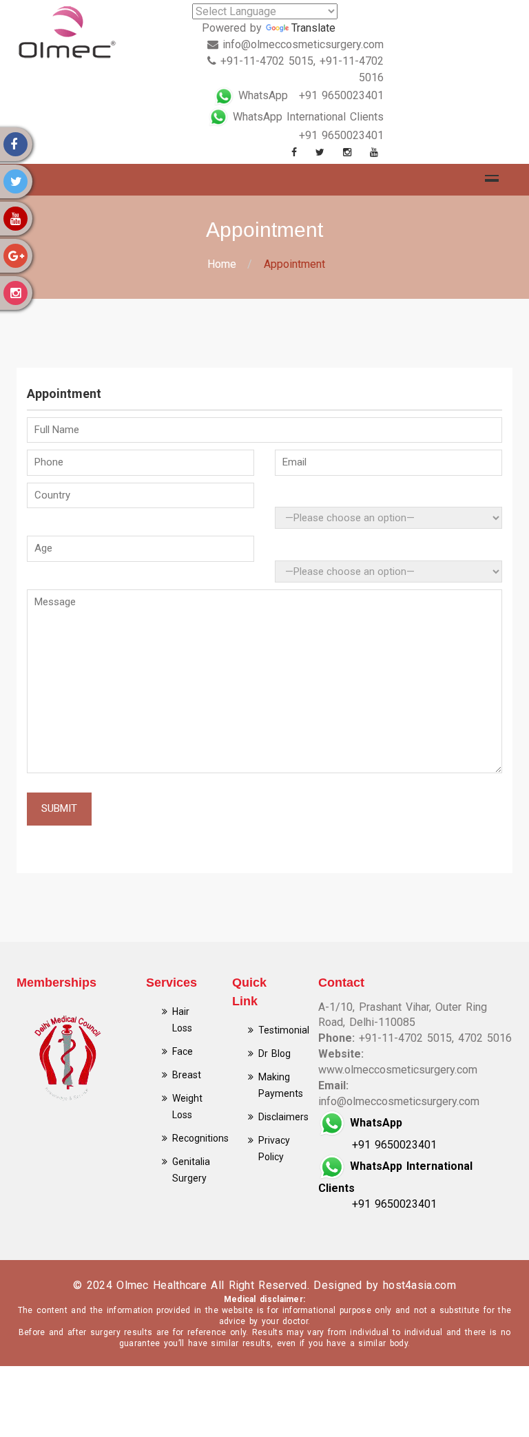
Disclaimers (283, 1116)
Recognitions (200, 1138)
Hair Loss (182, 1020)
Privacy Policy (274, 1148)
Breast (186, 1074)
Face (182, 1051)
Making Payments (280, 1085)
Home (221, 264)
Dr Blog (274, 1053)
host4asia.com (419, 1285)
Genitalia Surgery (191, 1170)
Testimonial (283, 1030)
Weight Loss (187, 1106)
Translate (313, 27)
